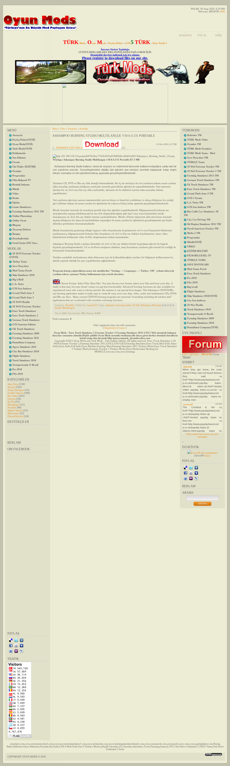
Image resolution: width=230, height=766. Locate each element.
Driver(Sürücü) (16, 416)
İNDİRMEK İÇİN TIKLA (69, 147)
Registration (110, 327)
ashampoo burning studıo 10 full (122, 305)
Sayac (208, 455)
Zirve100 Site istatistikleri (204, 452)
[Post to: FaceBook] (10, 645)
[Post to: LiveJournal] (21, 650)
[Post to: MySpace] (21, 645)
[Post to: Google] (16, 645)
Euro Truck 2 (160, 43)
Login (122, 327)
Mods (74, 43)
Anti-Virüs (13, 384)
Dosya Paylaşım (16, 390)
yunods (96, 43)
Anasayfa (185, 35)
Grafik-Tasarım (15, 393)
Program (72, 128)
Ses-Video (13, 395)
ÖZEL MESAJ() (190, 354)
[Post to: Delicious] (10, 640)
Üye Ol (202, 35)
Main (55, 128)
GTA (137, 43)
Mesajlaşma (14, 404)
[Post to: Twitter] (16, 640)
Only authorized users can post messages (202, 435)
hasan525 (92, 305)
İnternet (12, 398)
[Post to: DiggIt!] (21, 640)
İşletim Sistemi (15, 410)
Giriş (218, 35)
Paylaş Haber (115, 43)
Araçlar (11, 387)
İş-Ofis (11, 401)
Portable (12, 407)
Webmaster (13, 413)
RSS (223, 11)
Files (62, 128)
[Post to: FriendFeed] (10, 650)
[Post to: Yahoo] (16, 650)
